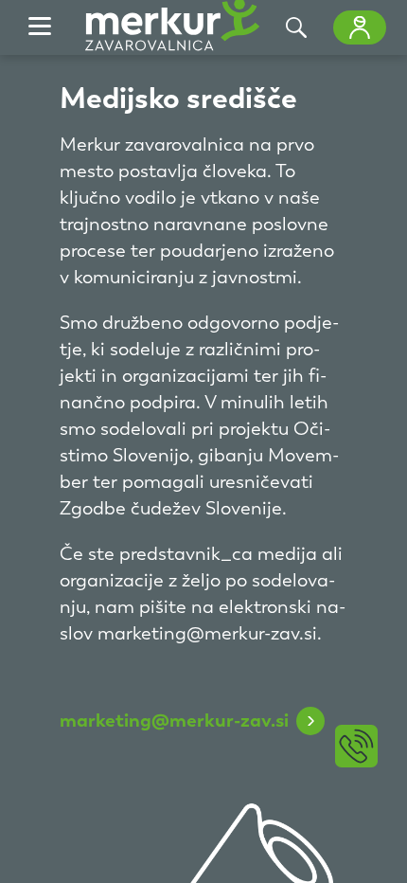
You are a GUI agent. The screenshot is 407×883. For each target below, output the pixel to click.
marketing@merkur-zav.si (174, 720)
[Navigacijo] (40, 27)
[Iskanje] (296, 27)
